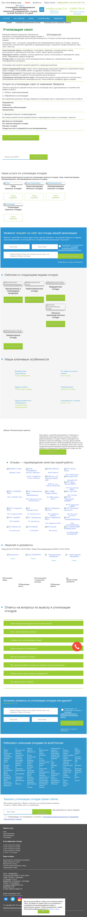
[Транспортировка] (34, 183)
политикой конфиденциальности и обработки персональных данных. (70, 248)
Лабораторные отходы (10, 867)
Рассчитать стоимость (76, 19)
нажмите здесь (53, 909)
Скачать (12, 558)
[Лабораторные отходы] (13, 331)
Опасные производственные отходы (14, 865)
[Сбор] (13, 183)
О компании (44, 18)
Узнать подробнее (13, 196)
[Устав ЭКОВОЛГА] (33, 555)
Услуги (6, 18)
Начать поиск (39, 157)
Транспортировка (8, 833)
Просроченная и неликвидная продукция (16, 860)
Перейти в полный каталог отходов (66, 157)
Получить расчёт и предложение (21, 137)
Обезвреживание (8, 835)
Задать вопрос (50, 2)
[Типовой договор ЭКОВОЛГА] (53, 556)
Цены (30, 18)
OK (43, 911)
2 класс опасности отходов (11, 847)
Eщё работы (52, 452)
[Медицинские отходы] (55, 282)
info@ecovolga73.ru (56, 8)
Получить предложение (70, 256)
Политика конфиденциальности (13, 908)
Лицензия (58, 18)
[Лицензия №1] (13, 555)
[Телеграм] (12, 901)
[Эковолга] (20, 5)
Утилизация (7, 837)
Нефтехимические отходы (11, 862)
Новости (26, 24)
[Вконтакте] (5, 901)
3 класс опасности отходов (11, 848)
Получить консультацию (42, 812)
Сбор (4, 831)
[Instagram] (19, 901)
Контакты (39, 24)
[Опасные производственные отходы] (55, 307)
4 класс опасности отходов (11, 850)
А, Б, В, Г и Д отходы (10, 852)
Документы (37, 2)
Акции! (27, 2)
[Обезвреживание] (55, 183)
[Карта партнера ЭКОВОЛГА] (74, 556)
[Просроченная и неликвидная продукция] (13, 283)
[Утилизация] (13, 204)
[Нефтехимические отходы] (34, 283)
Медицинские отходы (10, 864)
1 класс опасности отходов (11, 845)
